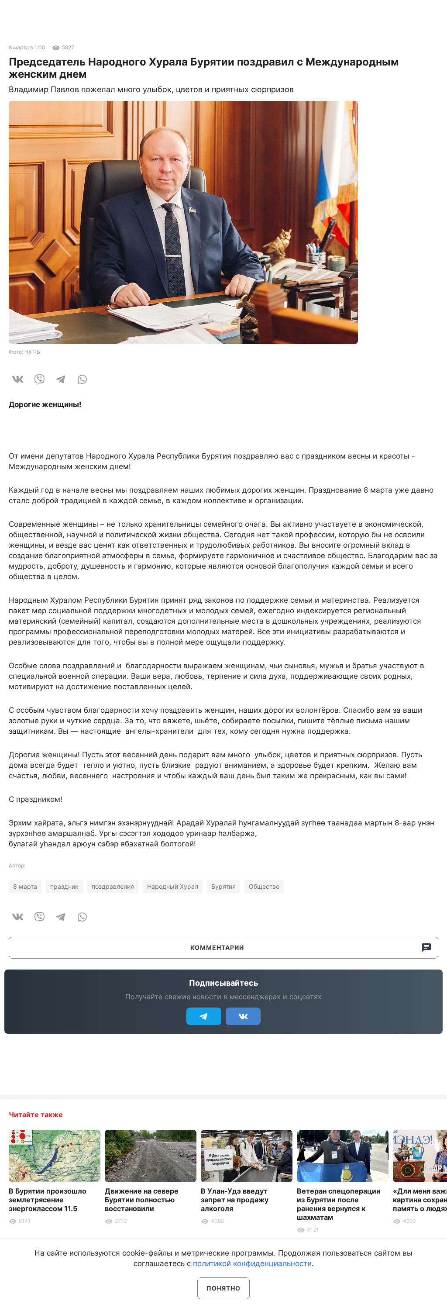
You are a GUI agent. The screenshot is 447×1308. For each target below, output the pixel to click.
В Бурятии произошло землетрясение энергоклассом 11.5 (47, 1200)
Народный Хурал (172, 886)
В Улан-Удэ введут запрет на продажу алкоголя (234, 1200)
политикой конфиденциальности (252, 1263)
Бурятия (223, 886)
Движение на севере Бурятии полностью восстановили (142, 1200)
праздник (64, 886)
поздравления (113, 886)
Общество (264, 886)
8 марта (25, 886)
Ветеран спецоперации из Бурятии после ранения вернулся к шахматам (339, 1204)
